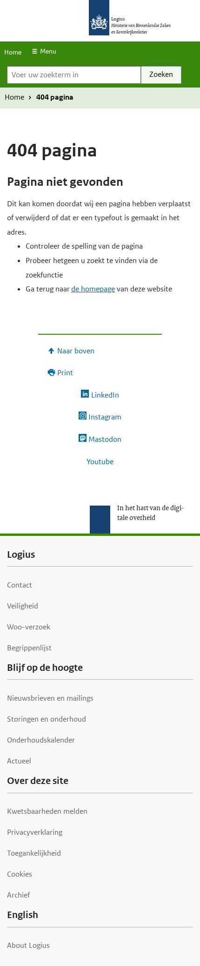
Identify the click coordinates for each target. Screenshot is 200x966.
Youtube (100, 461)
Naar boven (75, 351)
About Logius (28, 945)
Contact (19, 585)
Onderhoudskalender (41, 740)
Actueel (19, 761)
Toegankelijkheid (34, 853)
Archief (18, 895)
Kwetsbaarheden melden (47, 811)
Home (12, 52)
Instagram (104, 417)
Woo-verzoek (28, 627)
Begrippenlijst (29, 648)
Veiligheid (22, 606)
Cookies (19, 874)
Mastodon (104, 439)
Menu (48, 51)
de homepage (93, 289)
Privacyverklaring (34, 832)
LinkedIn (105, 395)
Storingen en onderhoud (46, 719)
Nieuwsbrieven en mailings (50, 698)
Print (65, 373)
